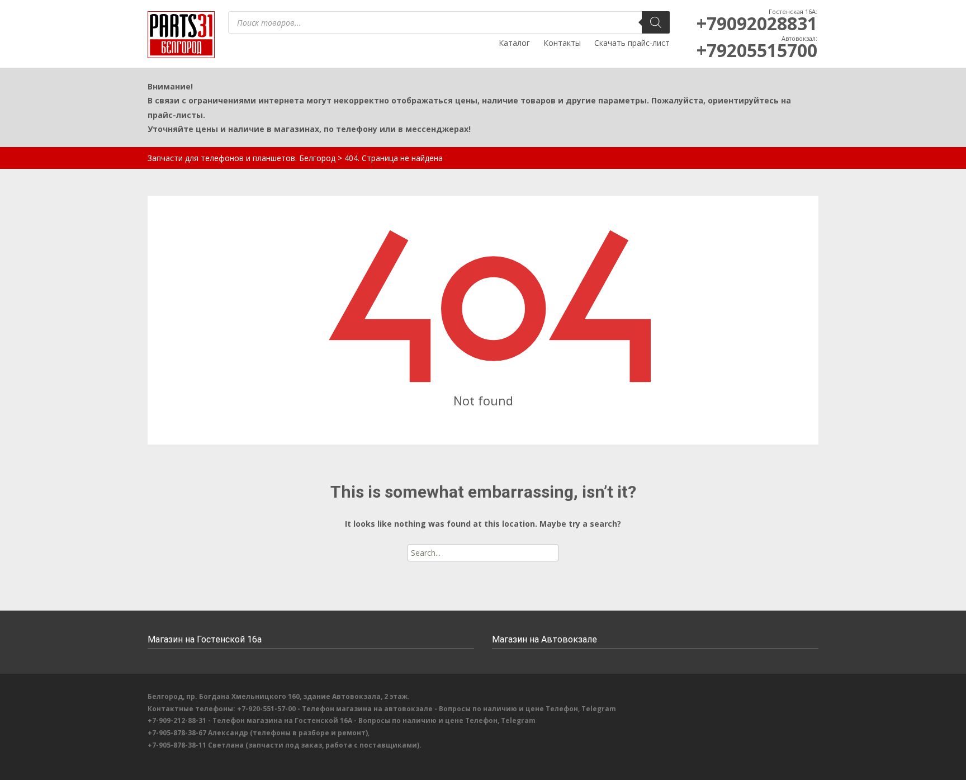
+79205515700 (757, 50)
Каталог (514, 42)
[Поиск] (656, 22)
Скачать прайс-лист (632, 42)
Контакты (562, 42)
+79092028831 (757, 23)
